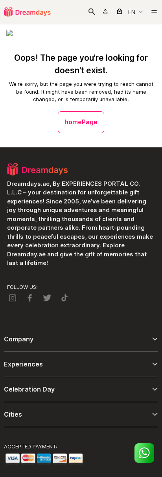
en (131, 12)
